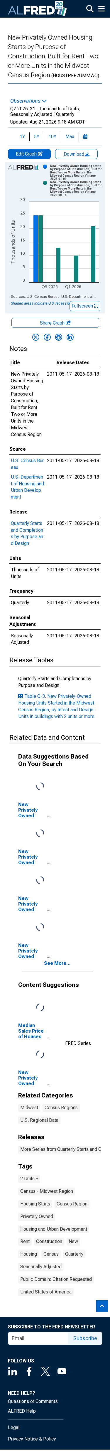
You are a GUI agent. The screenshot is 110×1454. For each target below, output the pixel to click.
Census (51, 1254)
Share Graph (53, 323)
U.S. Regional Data (39, 1120)
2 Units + (29, 1178)
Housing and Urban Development (53, 1229)
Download (74, 154)
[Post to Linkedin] (70, 337)
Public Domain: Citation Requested (56, 1279)
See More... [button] (57, 963)
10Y (52, 136)
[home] (37, 9)
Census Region (72, 1204)
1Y (22, 136)
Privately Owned (36, 1216)
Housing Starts (35, 1204)
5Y (36, 136)
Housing (28, 1254)
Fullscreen (83, 306)
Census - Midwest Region (46, 1191)
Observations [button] (26, 101)
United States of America (46, 1292)
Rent (25, 1241)
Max (69, 136)
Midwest (29, 1107)
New (73, 1241)
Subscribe (85, 1338)
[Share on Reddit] (58, 337)
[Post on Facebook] (47, 337)
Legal (13, 1427)
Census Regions (61, 1107)
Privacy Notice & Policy (32, 1439)
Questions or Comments (33, 1401)
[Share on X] (35, 337)
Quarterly (74, 1254)
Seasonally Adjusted (41, 1266)
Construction (49, 1241)
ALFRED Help (22, 1411)
